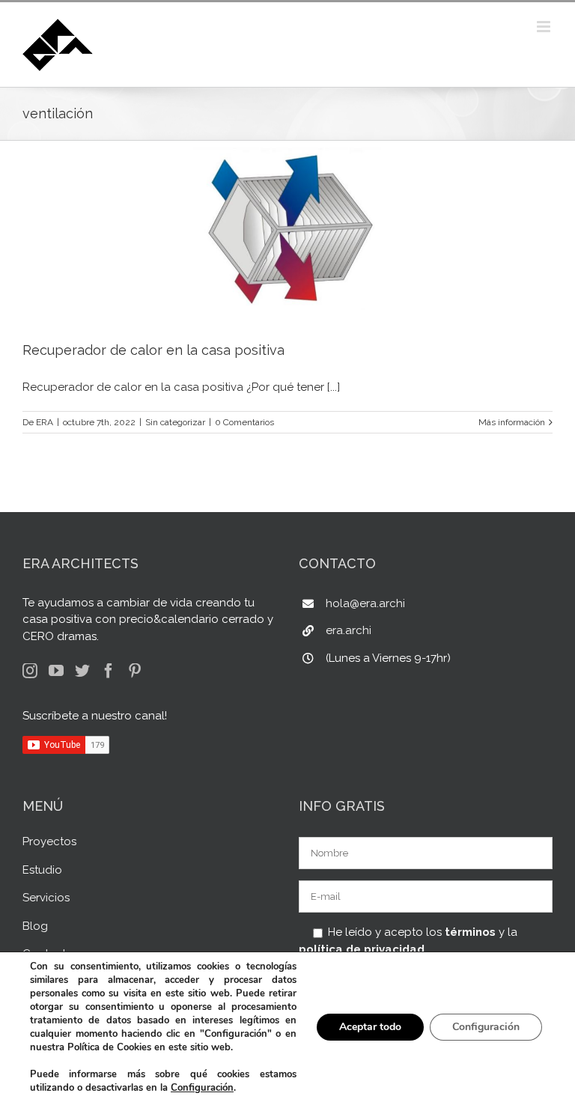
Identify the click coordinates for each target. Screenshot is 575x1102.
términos (470, 932)
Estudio (42, 870)
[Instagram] (29, 670)
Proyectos (49, 841)
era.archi (348, 630)
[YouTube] (56, 670)
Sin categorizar (175, 422)
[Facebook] (108, 670)
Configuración (202, 1088)
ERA (44, 422)
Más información (511, 422)
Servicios (46, 897)
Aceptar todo (370, 1027)
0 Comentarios (244, 422)
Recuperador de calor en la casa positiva (153, 350)
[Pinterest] (134, 670)
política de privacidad (362, 949)
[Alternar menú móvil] (545, 26)
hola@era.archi (365, 603)
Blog (35, 926)
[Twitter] (82, 670)
